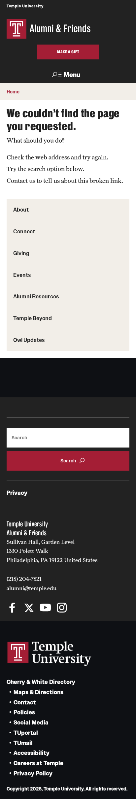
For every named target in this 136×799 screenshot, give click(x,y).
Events (22, 275)
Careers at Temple (38, 763)
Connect (24, 231)
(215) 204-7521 (24, 579)
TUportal (26, 732)
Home (13, 92)
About (21, 209)
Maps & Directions (38, 692)
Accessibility (32, 752)
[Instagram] (62, 608)
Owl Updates (29, 340)
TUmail (23, 743)
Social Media (31, 722)
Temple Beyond (32, 318)
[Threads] (78, 608)
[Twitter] (29, 608)
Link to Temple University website (49, 654)
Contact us (21, 180)
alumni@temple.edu (31, 588)
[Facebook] (12, 608)
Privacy (17, 492)
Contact (25, 702)
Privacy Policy (33, 773)
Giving (21, 253)
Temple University (25, 6)
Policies (24, 712)
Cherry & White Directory (41, 682)
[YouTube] (45, 608)
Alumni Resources (36, 296)
